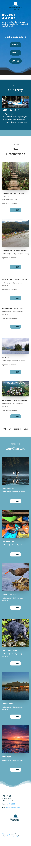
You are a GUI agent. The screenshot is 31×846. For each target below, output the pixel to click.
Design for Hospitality (11, 836)
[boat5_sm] (15, 107)
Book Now (16, 210)
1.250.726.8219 (11, 804)
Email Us (15, 61)
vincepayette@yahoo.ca (13, 807)
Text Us (15, 53)
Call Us (15, 45)
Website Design (6, 834)
